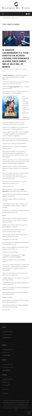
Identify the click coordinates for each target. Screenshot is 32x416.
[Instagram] (29, 14)
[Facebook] (26, 14)
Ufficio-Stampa (13, 69)
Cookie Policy (5, 393)
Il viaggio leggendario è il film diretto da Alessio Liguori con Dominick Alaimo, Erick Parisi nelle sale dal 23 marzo (15, 58)
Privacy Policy (5, 389)
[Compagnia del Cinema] (16, 5)
